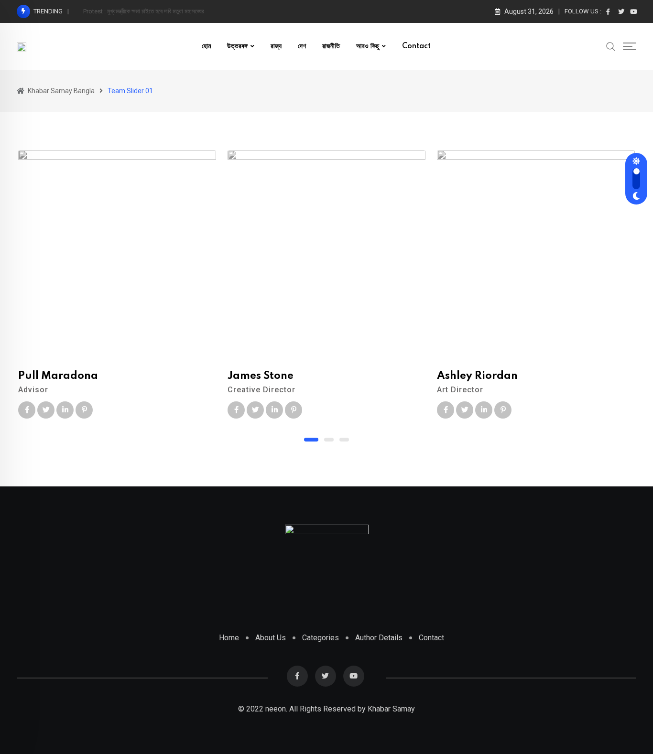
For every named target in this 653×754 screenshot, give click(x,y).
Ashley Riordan (477, 376)
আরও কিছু (367, 46)
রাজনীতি (331, 46)
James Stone (261, 376)
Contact (416, 46)
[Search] (611, 46)
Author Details (379, 637)
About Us (270, 637)
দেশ (302, 46)
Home (229, 637)
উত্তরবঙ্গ (237, 46)
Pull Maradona (58, 376)
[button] (311, 440)
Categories (320, 637)
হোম (206, 46)
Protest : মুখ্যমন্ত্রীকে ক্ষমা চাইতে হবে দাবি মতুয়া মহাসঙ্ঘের (143, 11)
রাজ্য (276, 46)
